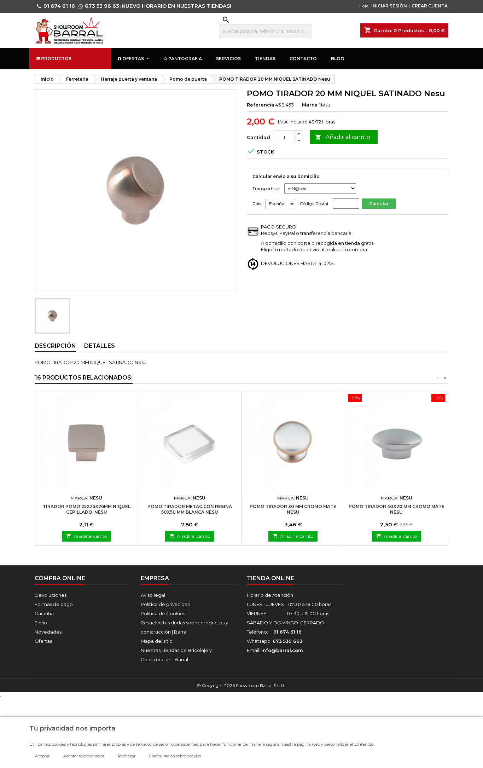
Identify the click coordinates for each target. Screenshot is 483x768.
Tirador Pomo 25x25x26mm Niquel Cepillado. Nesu (86, 509)
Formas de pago (54, 604)
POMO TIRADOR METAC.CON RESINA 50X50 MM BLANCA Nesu (189, 509)
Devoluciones (50, 595)
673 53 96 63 (102, 6)
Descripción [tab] (55, 345)
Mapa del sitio (157, 641)
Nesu (324, 105)
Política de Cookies (163, 613)
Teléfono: (274, 632)
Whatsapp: (274, 641)
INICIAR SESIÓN (389, 5)
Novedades (48, 632)
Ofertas (43, 641)
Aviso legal (153, 595)
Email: (275, 650)
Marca (310, 105)
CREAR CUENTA (430, 5)
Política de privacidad (166, 604)
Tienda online (270, 578)
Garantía (44, 613)
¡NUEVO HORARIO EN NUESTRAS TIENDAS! (175, 6)
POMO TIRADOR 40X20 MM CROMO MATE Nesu (396, 509)
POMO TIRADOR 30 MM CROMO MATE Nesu (293, 509)
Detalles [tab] (99, 345)
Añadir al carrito (342, 137)
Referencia (260, 105)
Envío (41, 622)
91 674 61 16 (59, 6)
